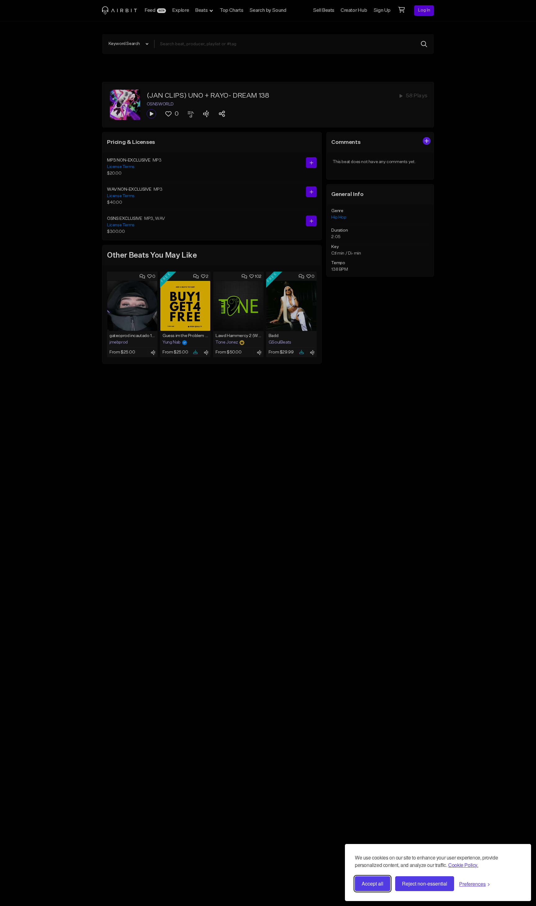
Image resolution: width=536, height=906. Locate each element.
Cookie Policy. (463, 864)
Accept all (372, 883)
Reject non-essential (424, 883)
